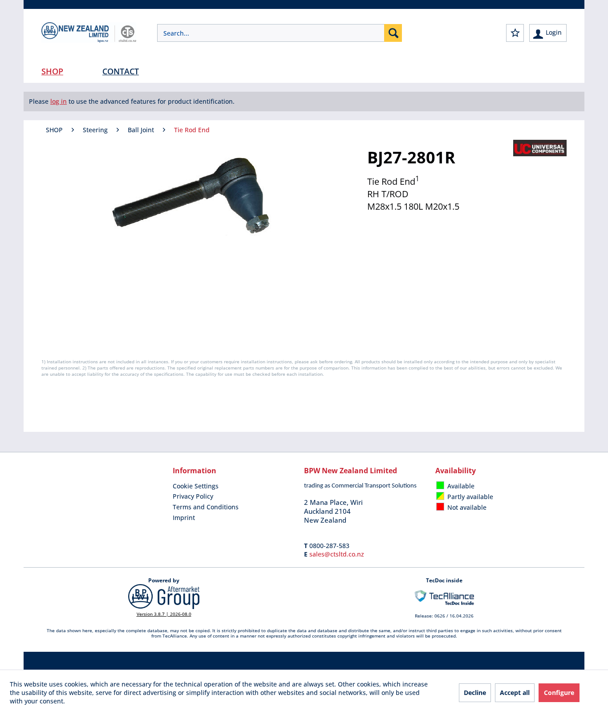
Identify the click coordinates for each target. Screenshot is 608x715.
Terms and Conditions (206, 507)
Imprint (184, 517)
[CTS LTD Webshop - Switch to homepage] (88, 40)
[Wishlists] (515, 33)
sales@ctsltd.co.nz (336, 554)
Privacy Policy (193, 496)
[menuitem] (279, 33)
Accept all (515, 692)
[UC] (540, 148)
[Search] (393, 33)
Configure (559, 692)
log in (58, 101)
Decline (475, 692)
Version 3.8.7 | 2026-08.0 (164, 614)
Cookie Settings (196, 486)
